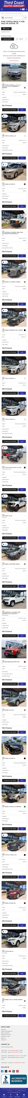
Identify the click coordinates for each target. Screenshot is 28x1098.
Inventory (3, 1029)
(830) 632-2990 (19, 1057)
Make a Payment (5, 1033)
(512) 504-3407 (14, 1052)
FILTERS (7, 28)
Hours (21, 1050)
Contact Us (4, 1039)
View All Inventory (14, 60)
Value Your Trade (5, 1036)
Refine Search (8, 39)
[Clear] (8, 31)
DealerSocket (14, 1090)
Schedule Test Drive (10, 109)
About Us (3, 1038)
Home (2, 13)
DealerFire (5, 1090)
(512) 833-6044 (14, 1050)
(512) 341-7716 (18, 1055)
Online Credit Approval (6, 1031)
